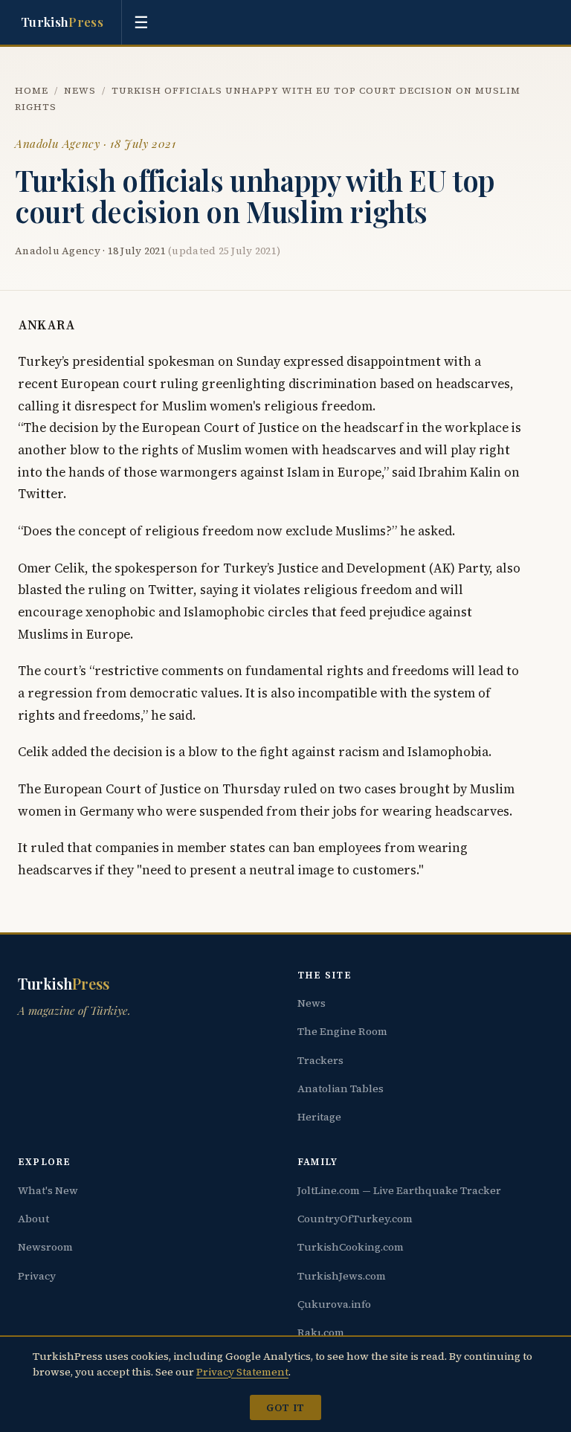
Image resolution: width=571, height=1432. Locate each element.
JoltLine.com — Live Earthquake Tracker (399, 1190)
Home (31, 90)
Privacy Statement (242, 1371)
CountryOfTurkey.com (355, 1218)
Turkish (62, 21)
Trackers (320, 1060)
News (80, 90)
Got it (285, 1407)
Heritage (319, 1116)
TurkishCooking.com (350, 1246)
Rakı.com (320, 1332)
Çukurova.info (334, 1304)
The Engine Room (342, 1031)
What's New (48, 1190)
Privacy (37, 1275)
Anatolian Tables (340, 1088)
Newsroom (45, 1246)
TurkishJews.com (341, 1275)
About (33, 1218)
